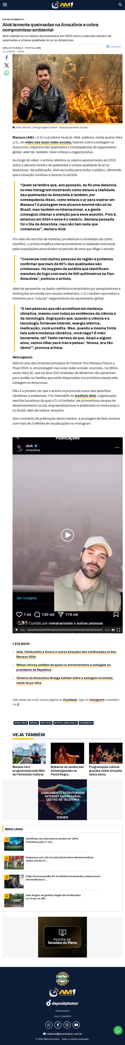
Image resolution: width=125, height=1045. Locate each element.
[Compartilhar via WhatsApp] (6, 73)
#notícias (46, 723)
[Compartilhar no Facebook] (6, 58)
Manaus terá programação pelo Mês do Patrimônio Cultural (29, 770)
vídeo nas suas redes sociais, (48, 142)
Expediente (63, 1011)
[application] (68, 535)
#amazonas (20, 723)
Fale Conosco (62, 1016)
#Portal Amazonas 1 (65, 723)
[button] (67, 535)
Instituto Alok (85, 395)
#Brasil (34, 723)
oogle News (115, 46)
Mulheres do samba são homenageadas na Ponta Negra (67, 770)
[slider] (65, 630)
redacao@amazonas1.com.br (64, 1033)
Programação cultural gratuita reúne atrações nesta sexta (105, 770)
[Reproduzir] (16, 630)
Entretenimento (13, 19)
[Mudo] (113, 630)
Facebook (70, 700)
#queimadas (86, 723)
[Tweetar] (6, 66)
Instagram (96, 700)
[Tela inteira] (118, 630)
